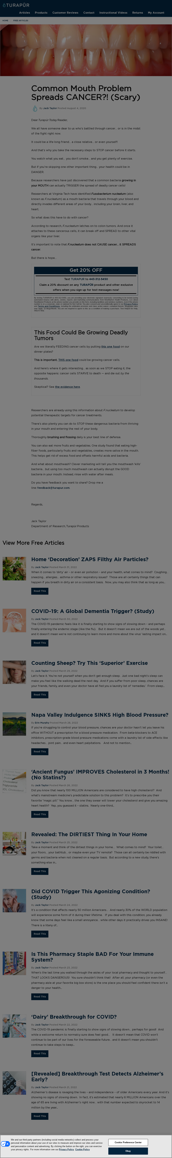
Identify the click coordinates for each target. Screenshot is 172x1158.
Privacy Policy (66, 1149)
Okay (128, 1151)
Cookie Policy (82, 1149)
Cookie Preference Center (128, 1142)
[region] (86, 1146)
